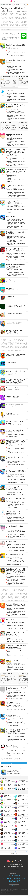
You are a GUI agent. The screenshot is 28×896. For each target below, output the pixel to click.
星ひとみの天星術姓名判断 (19, 878)
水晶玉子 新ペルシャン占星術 (14, 880)
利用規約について (7, 866)
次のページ (14, 763)
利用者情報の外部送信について (17, 866)
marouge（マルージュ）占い (14, 877)
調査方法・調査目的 (18, 864)
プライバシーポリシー (10, 869)
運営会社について (18, 869)
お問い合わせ (14, 885)
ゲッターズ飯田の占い (7, 878)
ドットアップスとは (10, 864)
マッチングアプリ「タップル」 (14, 875)
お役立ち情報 (14, 853)
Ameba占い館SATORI (14, 881)
